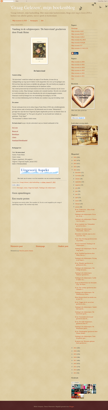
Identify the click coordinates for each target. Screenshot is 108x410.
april (76, 197)
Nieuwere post (17, 246)
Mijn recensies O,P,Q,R (78, 42)
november (78, 175)
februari (77, 204)
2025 (75, 160)
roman (25, 188)
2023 (75, 166)
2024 (75, 163)
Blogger (71, 406)
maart (77, 200)
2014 (75, 370)
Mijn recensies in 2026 (78, 62)
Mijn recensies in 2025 (19, 20)
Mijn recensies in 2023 (78, 70)
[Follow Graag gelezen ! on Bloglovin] (78, 118)
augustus (78, 185)
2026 (75, 157)
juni (76, 191)
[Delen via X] (16, 185)
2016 (75, 363)
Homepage (40, 246)
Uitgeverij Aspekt (33, 188)
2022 (75, 170)
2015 (75, 366)
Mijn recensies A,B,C (77, 31)
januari (77, 207)
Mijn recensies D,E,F (77, 34)
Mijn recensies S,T (76, 45)
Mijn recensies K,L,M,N (78, 40)
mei (76, 194)
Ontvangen (20, 188)
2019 (75, 354)
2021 (75, 348)
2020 (75, 351)
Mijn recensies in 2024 (78, 67)
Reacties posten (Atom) (26, 250)
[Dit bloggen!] (14, 185)
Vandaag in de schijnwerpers (47, 188)
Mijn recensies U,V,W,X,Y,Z (79, 48)
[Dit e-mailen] (13, 185)
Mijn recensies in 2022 (78, 73)
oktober (77, 179)
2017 (75, 360)
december (78, 172)
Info (42, 20)
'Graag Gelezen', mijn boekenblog (43, 7)
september (78, 182)
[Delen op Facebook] (17, 185)
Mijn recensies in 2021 (78, 76)
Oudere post (63, 246)
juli (76, 188)
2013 (75, 373)
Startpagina (34, 20)
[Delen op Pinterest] (19, 185)
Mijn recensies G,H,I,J (77, 37)
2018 (75, 357)
